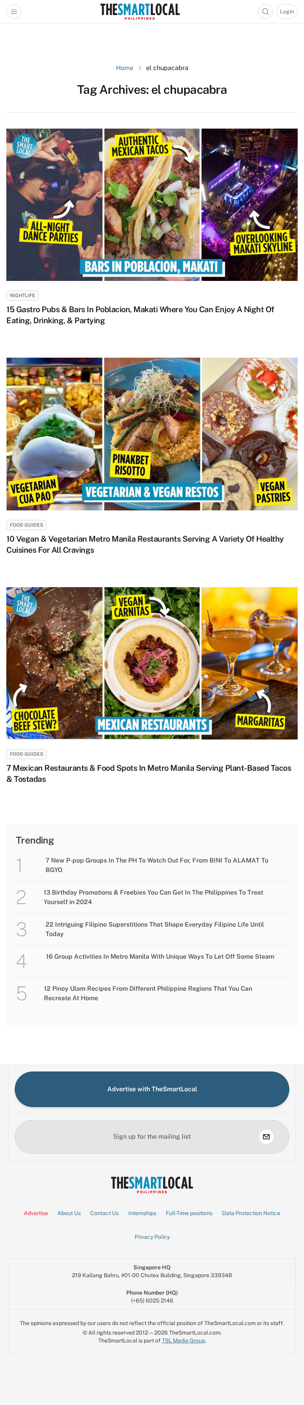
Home (124, 68)
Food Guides (26, 525)
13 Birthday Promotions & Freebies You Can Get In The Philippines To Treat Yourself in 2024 (153, 897)
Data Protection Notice (251, 1213)
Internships (142, 1213)
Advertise (36, 1213)
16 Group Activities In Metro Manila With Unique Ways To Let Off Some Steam (160, 956)
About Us (69, 1213)
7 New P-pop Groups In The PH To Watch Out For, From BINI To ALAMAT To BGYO (157, 865)
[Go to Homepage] (140, 11)
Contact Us (104, 1213)
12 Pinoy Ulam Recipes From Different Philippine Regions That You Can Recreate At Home (148, 993)
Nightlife (22, 295)
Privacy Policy (152, 1237)
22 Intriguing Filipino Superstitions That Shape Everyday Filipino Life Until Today (155, 929)
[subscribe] (266, 1137)
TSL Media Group (183, 1340)
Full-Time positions (189, 1213)
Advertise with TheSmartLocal (152, 1089)
